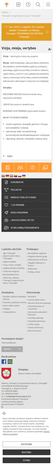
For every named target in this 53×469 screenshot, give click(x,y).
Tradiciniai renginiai (11, 271)
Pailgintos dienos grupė (37, 257)
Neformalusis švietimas (37, 260)
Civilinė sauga (33, 324)
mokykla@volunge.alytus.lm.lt (18, 396)
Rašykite (7, 349)
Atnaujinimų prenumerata (25, 228)
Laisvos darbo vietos (22, 220)
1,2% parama (17, 205)
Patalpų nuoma (34, 272)
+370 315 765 (10, 391)
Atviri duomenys (34, 331)
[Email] (10, 361)
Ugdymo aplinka (9, 262)
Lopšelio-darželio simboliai (13, 268)
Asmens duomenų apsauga (39, 303)
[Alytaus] (7, 4)
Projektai (16, 190)
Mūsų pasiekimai (19, 212)
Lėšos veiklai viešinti (11, 306)
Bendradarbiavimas (11, 275)
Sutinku (26, 460)
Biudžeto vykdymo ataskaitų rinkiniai (14, 298)
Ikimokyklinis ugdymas (37, 253)
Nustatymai (26, 444)
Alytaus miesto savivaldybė (29, 373)
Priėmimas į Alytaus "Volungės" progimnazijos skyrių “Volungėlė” (13, 280)
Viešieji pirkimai (9, 312)
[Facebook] (3, 361)
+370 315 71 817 (11, 394)
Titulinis (4, 12)
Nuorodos (32, 297)
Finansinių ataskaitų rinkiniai (14, 302)
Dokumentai (17, 182)
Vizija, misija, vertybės (12, 265)
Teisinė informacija (35, 328)
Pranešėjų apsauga (35, 318)
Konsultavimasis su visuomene (36, 307)
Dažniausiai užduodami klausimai (37, 313)
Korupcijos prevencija (36, 321)
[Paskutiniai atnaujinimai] (28, 4)
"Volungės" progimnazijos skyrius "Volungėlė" (21, 16)
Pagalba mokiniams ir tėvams (36, 264)
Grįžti (9, 156)
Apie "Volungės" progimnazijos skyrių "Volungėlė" (11, 256)
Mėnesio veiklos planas (23, 197)
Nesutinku (26, 452)
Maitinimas (32, 269)
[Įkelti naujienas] (18, 4)
